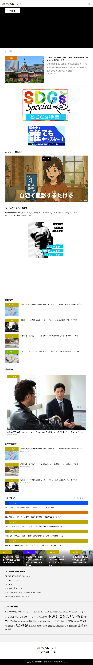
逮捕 (80, 625)
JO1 (24, 612)
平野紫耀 (76, 621)
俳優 (19, 621)
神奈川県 (44, 626)
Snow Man (44, 612)
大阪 (44, 621)
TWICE (55, 612)
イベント (80, 612)
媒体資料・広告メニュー (14, 588)
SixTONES (37, 612)
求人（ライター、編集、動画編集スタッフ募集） (24, 592)
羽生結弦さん (61, 626)
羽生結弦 (52, 626)
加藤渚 (29, 621)
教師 (19, 625)
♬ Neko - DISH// (26, 215)
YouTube (59, 612)
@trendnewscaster (12, 213)
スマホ (19, 617)
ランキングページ (80, 498)
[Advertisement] (46, 31)
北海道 (35, 621)
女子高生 (62, 621)
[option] (11, 558)
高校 (9, 629)
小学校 (69, 621)
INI (21, 612)
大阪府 (48, 621)
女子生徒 (55, 621)
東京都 (39, 626)
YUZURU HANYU (70, 612)
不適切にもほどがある (66, 616)
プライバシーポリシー (13, 580)
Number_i (29, 612)
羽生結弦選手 (72, 626)
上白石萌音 (43, 617)
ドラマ (24, 617)
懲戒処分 (11, 626)
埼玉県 (40, 621)
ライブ (37, 617)
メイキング (31, 617)
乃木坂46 (13, 621)
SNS (50, 612)
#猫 (18, 215)
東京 (34, 626)
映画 (30, 626)
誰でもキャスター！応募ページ (17, 596)
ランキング (9, 584)
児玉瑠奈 (24, 621)
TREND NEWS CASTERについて (18, 576)
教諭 (25, 625)
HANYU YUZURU (12, 612)
